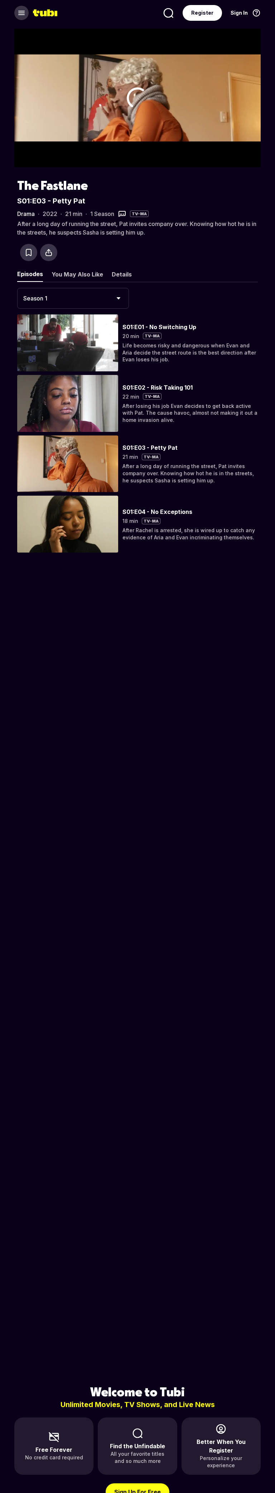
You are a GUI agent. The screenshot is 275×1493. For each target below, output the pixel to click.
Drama (26, 213)
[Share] (48, 252)
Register (202, 13)
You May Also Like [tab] (77, 274)
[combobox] (73, 298)
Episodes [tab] (30, 274)
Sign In (239, 13)
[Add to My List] (28, 252)
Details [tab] (122, 274)
